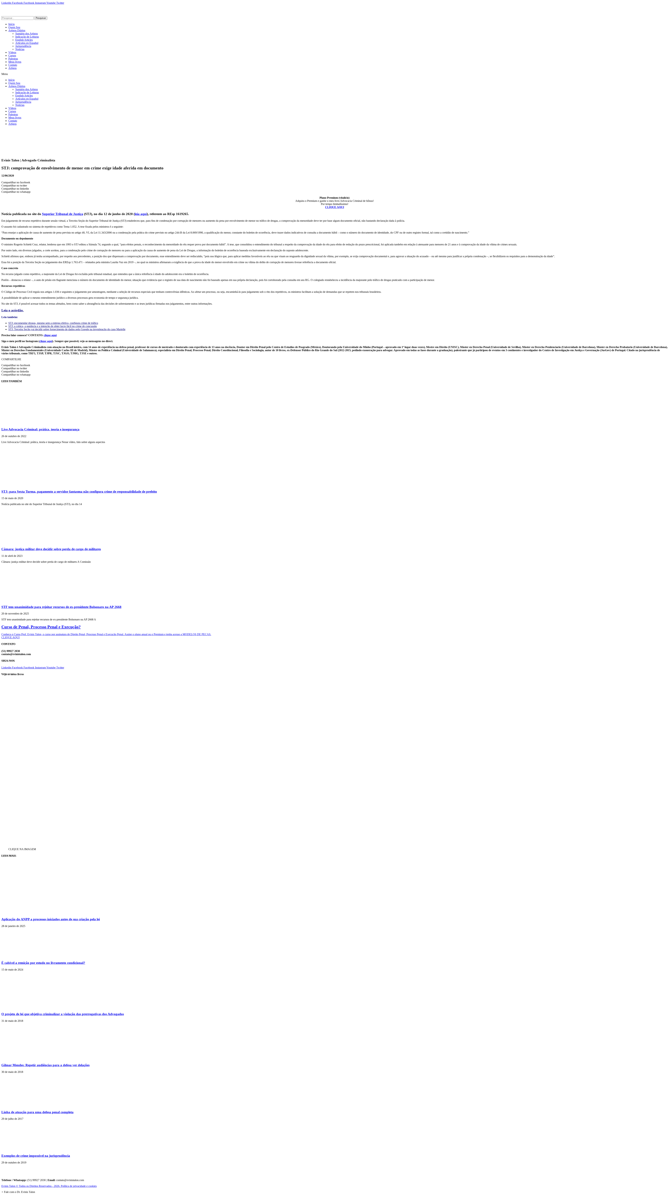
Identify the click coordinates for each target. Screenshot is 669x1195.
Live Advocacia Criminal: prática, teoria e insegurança (40, 429)
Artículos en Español (26, 42)
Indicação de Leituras (27, 36)
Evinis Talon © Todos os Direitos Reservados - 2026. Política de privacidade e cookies (49, 1186)
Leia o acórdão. (12, 310)
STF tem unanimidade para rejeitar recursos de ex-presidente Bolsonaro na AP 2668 (61, 607)
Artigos (12, 68)
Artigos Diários (16, 30)
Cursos (12, 55)
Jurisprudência (23, 46)
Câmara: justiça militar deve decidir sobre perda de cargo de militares (51, 549)
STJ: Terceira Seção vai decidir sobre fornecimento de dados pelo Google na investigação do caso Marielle (66, 329)
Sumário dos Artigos (26, 33)
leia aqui (141, 214)
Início (11, 24)
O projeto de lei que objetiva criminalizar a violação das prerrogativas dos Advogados (62, 1014)
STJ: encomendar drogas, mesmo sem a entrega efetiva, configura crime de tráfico (53, 323)
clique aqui (50, 335)
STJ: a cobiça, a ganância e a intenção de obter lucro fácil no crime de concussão (52, 326)
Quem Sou (14, 27)
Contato (12, 64)
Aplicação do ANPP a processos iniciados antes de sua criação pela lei (50, 919)
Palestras (13, 58)
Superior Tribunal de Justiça (62, 214)
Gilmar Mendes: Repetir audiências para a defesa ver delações (45, 1065)
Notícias (19, 49)
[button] (334, 74)
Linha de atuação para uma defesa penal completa (37, 1112)
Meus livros (14, 61)
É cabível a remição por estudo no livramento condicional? (43, 963)
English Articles (24, 39)
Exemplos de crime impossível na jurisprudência (35, 1156)
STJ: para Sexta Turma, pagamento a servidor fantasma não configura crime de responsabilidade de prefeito (79, 491)
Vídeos (12, 52)
